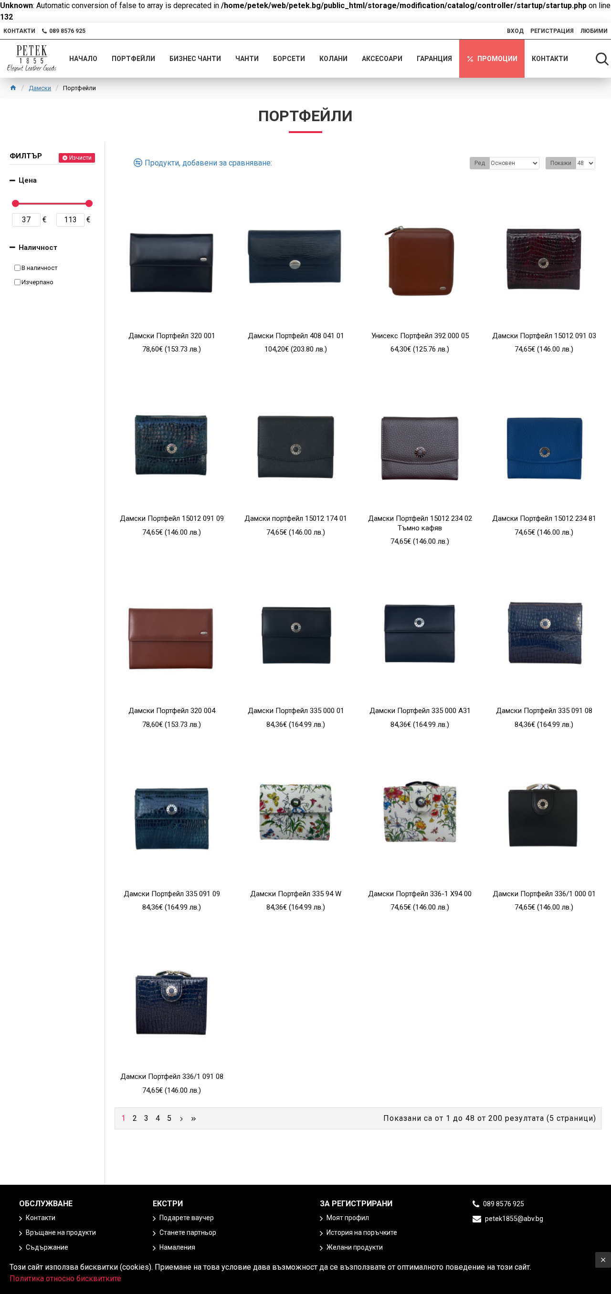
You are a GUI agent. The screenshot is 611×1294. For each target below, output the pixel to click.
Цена (28, 180)
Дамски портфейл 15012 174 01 (295, 518)
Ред (479, 163)
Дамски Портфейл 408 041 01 (296, 335)
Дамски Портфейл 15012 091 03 (544, 335)
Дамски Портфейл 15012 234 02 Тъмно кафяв (420, 523)
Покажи (560, 163)
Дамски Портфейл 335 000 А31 (420, 710)
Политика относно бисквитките (65, 1278)
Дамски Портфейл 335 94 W (295, 894)
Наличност (38, 247)
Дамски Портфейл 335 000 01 (296, 710)
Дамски (40, 88)
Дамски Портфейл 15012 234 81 (544, 518)
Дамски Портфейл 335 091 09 (172, 894)
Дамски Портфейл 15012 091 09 (172, 518)
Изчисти (80, 158)
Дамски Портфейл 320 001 (171, 335)
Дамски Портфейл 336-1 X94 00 (420, 894)
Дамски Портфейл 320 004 (171, 710)
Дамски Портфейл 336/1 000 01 (544, 894)
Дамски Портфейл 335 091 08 (544, 710)
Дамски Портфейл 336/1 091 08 (171, 1076)
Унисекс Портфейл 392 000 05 (420, 335)
